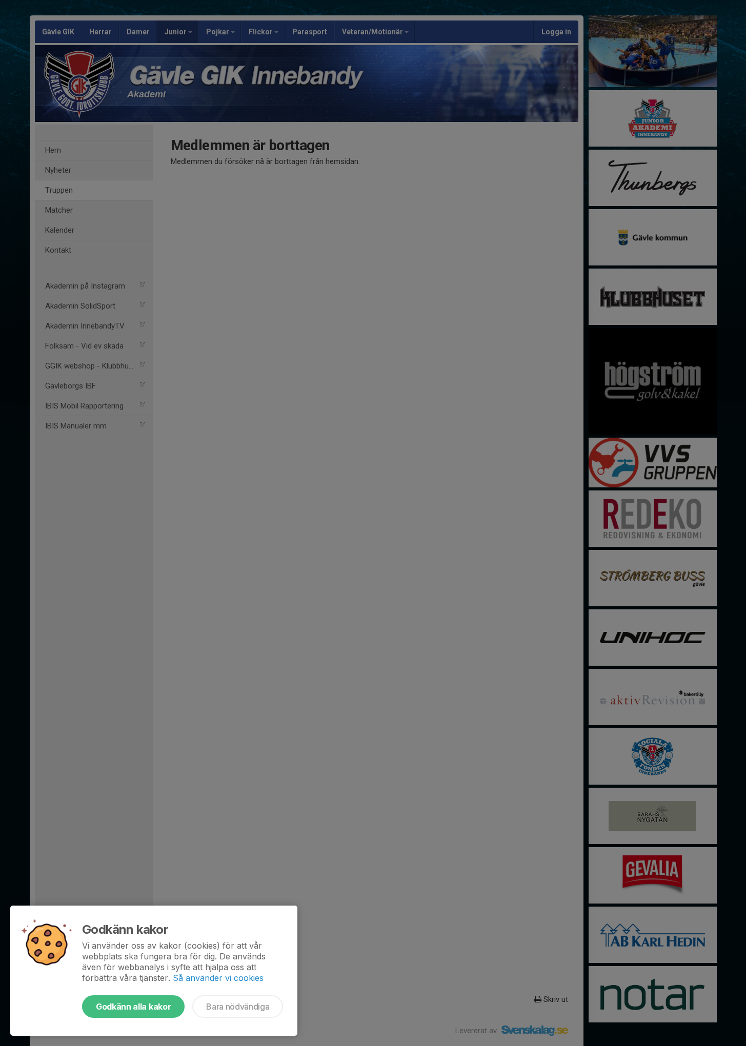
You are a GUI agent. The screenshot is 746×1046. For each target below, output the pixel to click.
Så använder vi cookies (218, 978)
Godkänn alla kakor (133, 1006)
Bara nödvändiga (237, 1006)
